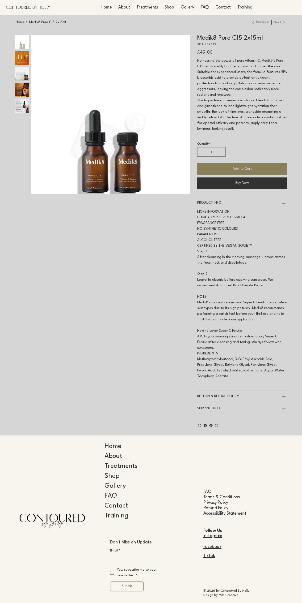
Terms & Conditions (221, 497)
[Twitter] (216, 425)
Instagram (212, 536)
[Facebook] (205, 425)
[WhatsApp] (199, 425)
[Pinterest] (211, 425)
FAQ (111, 496)
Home (113, 446)
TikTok (209, 556)
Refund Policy (215, 508)
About (113, 456)
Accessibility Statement (224, 513)
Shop (112, 476)
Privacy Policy (215, 502)
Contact (116, 506)
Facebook (212, 547)
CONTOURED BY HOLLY (28, 7)
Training (117, 516)
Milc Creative (228, 595)
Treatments (121, 466)
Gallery (115, 486)
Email (115, 550)
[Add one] (221, 152)
